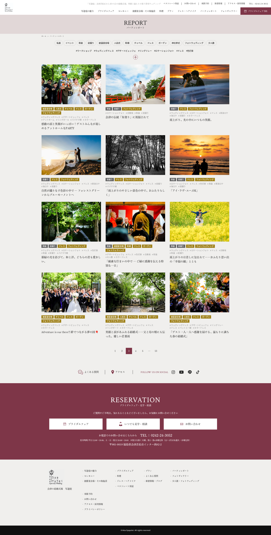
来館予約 (205, 3)
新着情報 (218, 3)
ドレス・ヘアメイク (187, 11)
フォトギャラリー (229, 11)
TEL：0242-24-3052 (156, 435)
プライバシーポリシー (94, 509)
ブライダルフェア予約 (257, 11)
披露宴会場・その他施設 (144, 11)
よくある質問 (152, 476)
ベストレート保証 (171, 3)
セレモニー (123, 11)
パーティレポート (208, 11)
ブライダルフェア (106, 11)
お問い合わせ (190, 3)
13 (156, 351)
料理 (161, 11)
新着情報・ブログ (154, 481)
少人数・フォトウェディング (185, 481)
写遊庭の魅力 (87, 11)
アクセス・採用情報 (236, 3)
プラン (170, 11)
